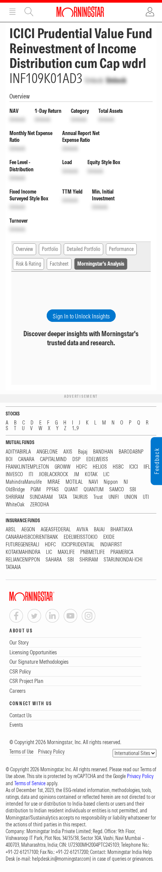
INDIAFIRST (111, 544)
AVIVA (82, 529)
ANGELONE (47, 452)
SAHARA (54, 560)
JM (76, 474)
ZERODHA (39, 505)
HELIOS (100, 467)
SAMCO (116, 489)
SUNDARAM (41, 497)
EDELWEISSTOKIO (81, 537)
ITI (31, 474)
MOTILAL (74, 482)
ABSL (11, 529)
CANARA (26, 459)
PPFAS (52, 489)
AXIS (67, 452)
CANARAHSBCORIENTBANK (32, 537)
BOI (9, 459)
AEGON (28, 529)
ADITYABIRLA (18, 452)
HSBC (118, 467)
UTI (146, 497)
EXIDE (109, 537)
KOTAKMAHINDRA (23, 552)
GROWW (62, 467)
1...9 (75, 428)
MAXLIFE (66, 552)
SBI (133, 489)
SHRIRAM (15, 497)
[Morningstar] (47, 596)
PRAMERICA (121, 552)
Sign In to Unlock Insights (81, 316)
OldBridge (15, 489)
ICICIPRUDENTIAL (78, 544)
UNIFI (114, 497)
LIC (106, 474)
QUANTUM (94, 489)
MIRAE (53, 482)
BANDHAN (103, 452)
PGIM (36, 489)
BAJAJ (99, 529)
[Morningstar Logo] (80, 11)
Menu (12, 11)
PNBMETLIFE (92, 552)
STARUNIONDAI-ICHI (123, 560)
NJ (126, 482)
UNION (130, 497)
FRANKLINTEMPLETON (27, 467)
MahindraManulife (24, 482)
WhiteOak (15, 505)
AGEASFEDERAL (56, 529)
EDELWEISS (97, 459)
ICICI (133, 467)
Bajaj (82, 452)
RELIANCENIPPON (23, 560)
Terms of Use (21, 751)
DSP (76, 459)
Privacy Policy (51, 751)
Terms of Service (30, 783)
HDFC (81, 467)
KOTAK (91, 474)
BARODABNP (131, 452)
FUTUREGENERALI (22, 544)
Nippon (111, 482)
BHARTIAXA (121, 529)
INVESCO (14, 474)
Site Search (29, 11)
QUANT (71, 489)
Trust (98, 497)
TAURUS (80, 497)
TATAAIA (13, 567)
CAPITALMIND (53, 459)
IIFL (147, 467)
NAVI (93, 482)
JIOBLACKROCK (53, 474)
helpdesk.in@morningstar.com (61, 858)
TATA (62, 497)
